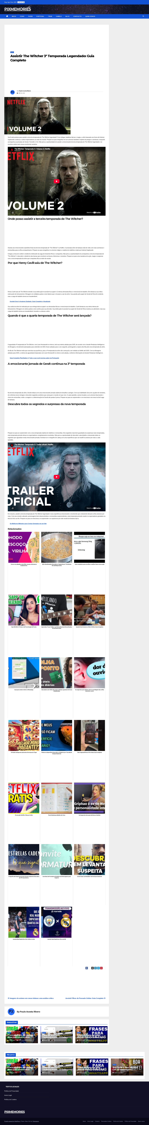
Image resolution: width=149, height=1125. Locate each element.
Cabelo (59, 16)
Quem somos (90, 16)
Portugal (40, 16)
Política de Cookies (10, 1099)
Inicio (14, 16)
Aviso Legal (8, 1095)
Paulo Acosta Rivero (25, 91)
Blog (67, 16)
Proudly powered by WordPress (12, 1121)
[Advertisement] (56, 37)
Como (22, 16)
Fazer (30, 16)
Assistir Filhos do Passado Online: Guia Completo (84, 998)
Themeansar (36, 1121)
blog (12, 52)
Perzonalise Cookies (106, 1121)
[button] (143, 16)
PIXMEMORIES (17, 9)
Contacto (77, 16)
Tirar (50, 16)
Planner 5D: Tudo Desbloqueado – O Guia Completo (54, 1037)
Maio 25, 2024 (13, 1072)
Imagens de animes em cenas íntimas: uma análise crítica (31, 998)
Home (84, 1121)
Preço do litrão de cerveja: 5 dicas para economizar (21, 1036)
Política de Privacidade (11, 1091)
